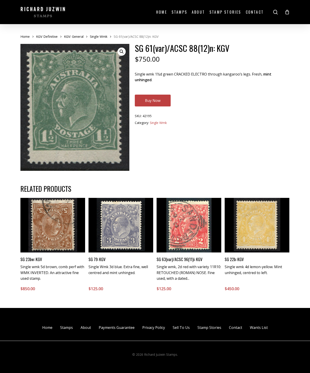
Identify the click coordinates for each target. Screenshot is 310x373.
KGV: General (74, 36)
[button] (122, 52)
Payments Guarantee (117, 327)
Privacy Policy (153, 327)
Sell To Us (181, 327)
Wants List (259, 327)
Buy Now (152, 100)
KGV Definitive (47, 36)
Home (25, 36)
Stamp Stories (209, 327)
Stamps (66, 327)
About (86, 327)
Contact (235, 327)
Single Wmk (98, 36)
